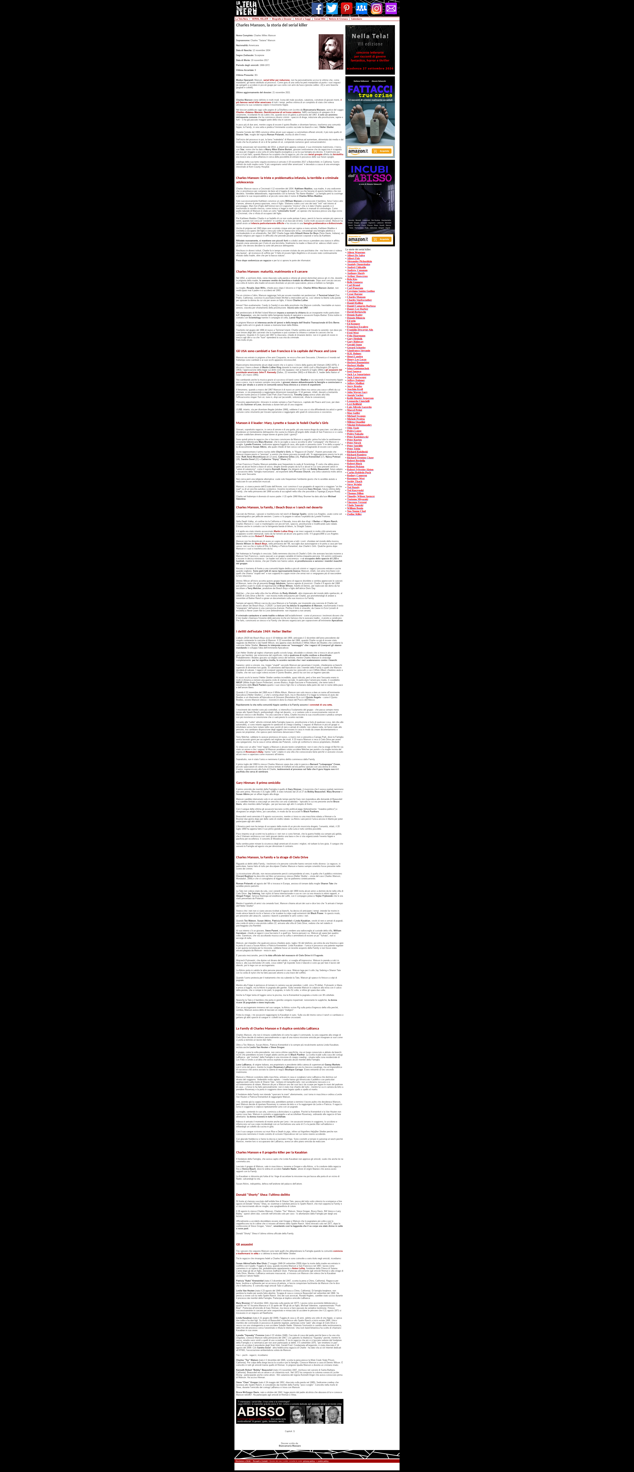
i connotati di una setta (320, 705)
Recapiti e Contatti (260, 1461)
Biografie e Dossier (282, 19)
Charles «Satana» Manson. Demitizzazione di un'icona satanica (268, 112)
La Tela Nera (241, 19)
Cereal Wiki (320, 19)
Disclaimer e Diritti (243, 1461)
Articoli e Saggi (303, 19)
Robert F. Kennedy (264, 536)
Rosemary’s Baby (254, 752)
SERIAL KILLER (260, 19)
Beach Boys (261, 543)
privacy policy (309, 1461)
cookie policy (323, 1461)
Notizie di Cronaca (338, 19)
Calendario (356, 19)
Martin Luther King (283, 531)
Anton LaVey (298, 1268)
